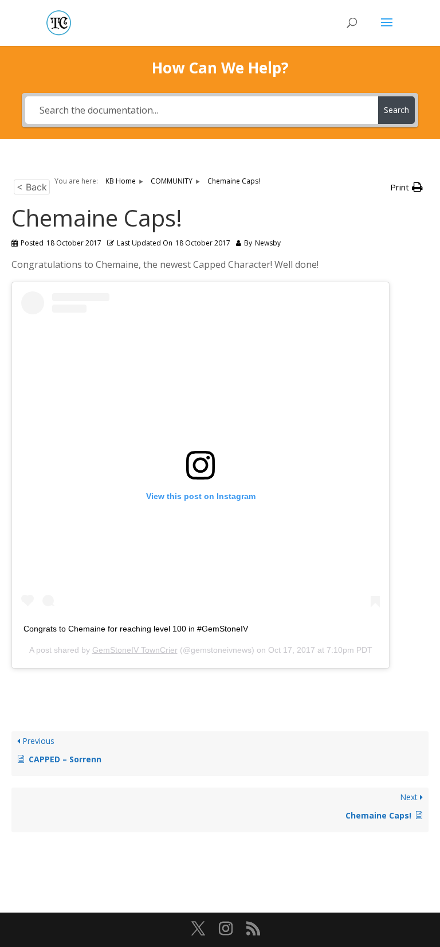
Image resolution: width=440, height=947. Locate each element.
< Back (32, 187)
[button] (406, 187)
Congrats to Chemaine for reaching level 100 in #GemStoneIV (135, 628)
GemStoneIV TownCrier (135, 649)
